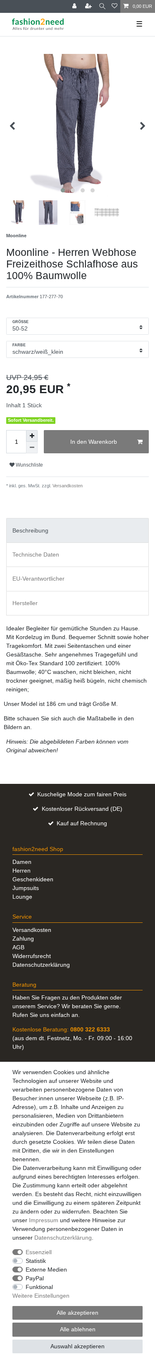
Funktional (39, 1287)
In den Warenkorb (93, 441)
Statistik (36, 1260)
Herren (21, 870)
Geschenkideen (32, 879)
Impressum (43, 1220)
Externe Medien (46, 1269)
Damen (21, 862)
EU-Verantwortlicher (38, 578)
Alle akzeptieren (77, 1312)
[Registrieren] (89, 6)
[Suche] (102, 6)
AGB (18, 947)
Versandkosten (67, 485)
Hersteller (25, 603)
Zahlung (23, 938)
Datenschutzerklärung (41, 964)
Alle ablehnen (77, 1329)
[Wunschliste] (114, 6)
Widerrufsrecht (31, 956)
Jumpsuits (25, 888)
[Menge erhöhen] (32, 436)
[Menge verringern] (32, 447)
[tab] (77, 530)
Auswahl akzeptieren (77, 1346)
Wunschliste (28, 465)
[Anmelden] (75, 6)
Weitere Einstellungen (40, 1295)
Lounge (22, 896)
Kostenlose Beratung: (61, 1029)
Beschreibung (30, 530)
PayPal (35, 1278)
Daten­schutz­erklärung (63, 1237)
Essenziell (39, 1252)
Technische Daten (35, 554)
